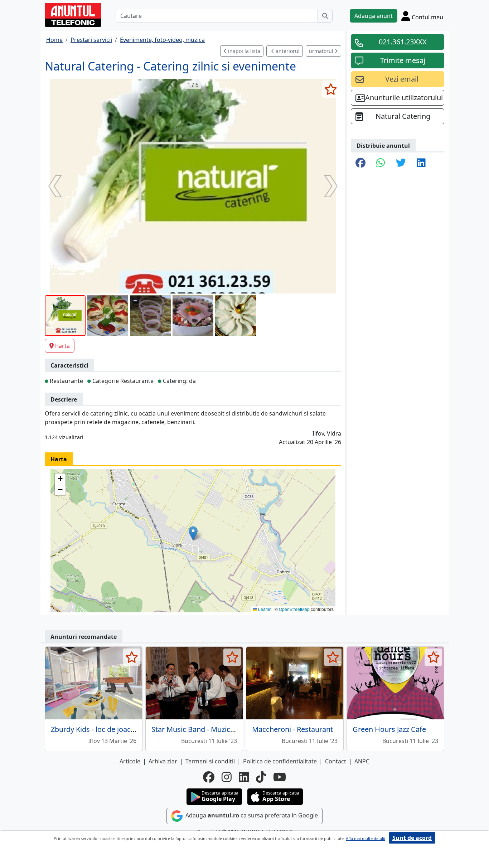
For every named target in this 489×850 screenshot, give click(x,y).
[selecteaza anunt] (330, 89)
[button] (193, 533)
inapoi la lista (243, 51)
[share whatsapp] (381, 163)
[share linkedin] (421, 163)
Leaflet (264, 609)
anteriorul (287, 51)
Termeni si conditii (210, 761)
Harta (58, 459)
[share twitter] (401, 163)
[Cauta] (325, 16)
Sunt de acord (412, 838)
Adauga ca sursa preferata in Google (251, 816)
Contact (335, 761)
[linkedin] (244, 777)
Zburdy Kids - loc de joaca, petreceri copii (118, 729)
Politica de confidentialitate (280, 761)
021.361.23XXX (403, 42)
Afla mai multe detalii (365, 838)
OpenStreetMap (294, 609)
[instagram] (227, 777)
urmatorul (322, 51)
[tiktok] (261, 777)
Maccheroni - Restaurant (292, 729)
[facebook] (208, 777)
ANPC (361, 761)
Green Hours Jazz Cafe (389, 729)
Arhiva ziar (163, 761)
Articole (130, 761)
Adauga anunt (373, 16)
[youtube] (279, 777)
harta (62, 346)
